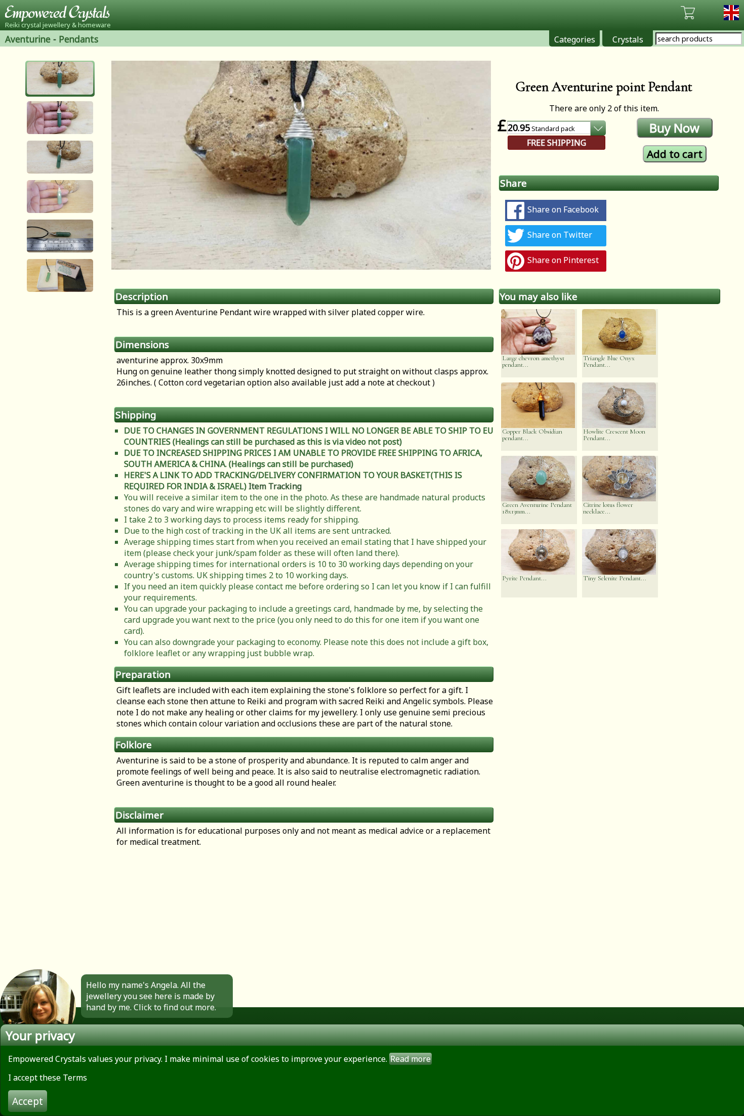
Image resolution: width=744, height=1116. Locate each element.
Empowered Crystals (60, 12)
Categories (574, 39)
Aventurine (28, 39)
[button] (60, 78)
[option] (301, 165)
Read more (410, 1058)
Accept (27, 1101)
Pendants (78, 39)
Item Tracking (275, 486)
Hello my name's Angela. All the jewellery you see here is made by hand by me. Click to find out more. (151, 996)
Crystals (627, 39)
